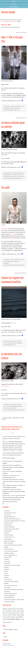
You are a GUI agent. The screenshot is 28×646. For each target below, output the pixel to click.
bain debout (7, 591)
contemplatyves (8, 539)
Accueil (3, 21)
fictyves (6, 571)
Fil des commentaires (15, 27)
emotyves (6, 575)
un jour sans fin (8, 579)
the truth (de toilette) (9, 527)
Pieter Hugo (4, 228)
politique (13, 617)
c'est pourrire (7, 587)
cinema (14, 611)
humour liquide (6, 108)
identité (11, 265)
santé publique (19, 617)
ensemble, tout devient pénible (11, 529)
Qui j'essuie (7, 510)
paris (23, 176)
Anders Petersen (5, 386)
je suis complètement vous (8, 261)
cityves (5, 573)
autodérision (9, 611)
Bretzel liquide (8, 12)
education (11, 176)
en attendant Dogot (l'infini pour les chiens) (13, 479)
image (18, 615)
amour (4, 611)
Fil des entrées (6, 27)
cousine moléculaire (9, 597)
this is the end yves (8, 549)
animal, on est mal (8, 523)
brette (5, 636)
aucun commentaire (16, 108)
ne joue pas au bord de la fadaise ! (12, 565)
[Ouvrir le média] (14, 79)
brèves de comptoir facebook (11, 581)
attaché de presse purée (8, 461)
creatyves (6, 567)
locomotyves (7, 561)
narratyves (6, 569)
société (4, 619)
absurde (5, 608)
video (4, 501)
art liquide (6, 559)
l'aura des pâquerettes (9, 595)
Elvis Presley (13, 234)
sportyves (6, 533)
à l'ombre (22, 438)
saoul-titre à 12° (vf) (9, 537)
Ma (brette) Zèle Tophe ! (8, 174)
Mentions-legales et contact (11, 629)
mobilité (22, 615)
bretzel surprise (7, 525)
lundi (18, 176)
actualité (10, 608)
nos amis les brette (8, 535)
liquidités (6, 583)
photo (15, 21)
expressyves (7, 563)
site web (13, 323)
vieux (21, 178)
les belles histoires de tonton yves (12, 518)
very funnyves (7, 514)
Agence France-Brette (8, 465)
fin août (5, 187)
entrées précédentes (7, 417)
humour (9, 615)
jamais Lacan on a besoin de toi (10, 475)
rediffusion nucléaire (9, 553)
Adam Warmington (8, 344)
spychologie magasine (11, 178)
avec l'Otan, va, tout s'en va (10, 585)
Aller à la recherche (14, 6)
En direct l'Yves (7, 557)
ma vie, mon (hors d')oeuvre (11, 551)
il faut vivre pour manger (8, 471)
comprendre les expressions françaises (12, 489)
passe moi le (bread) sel (9, 541)
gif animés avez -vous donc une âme (11, 495)
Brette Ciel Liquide (8, 543)
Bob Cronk (7, 176)
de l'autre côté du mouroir (10, 593)
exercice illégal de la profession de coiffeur (13, 485)
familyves (6, 577)
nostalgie (5, 617)
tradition (18, 178)
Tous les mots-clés (9, 21)
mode (21, 176)
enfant (15, 176)
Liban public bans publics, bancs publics (13, 589)
